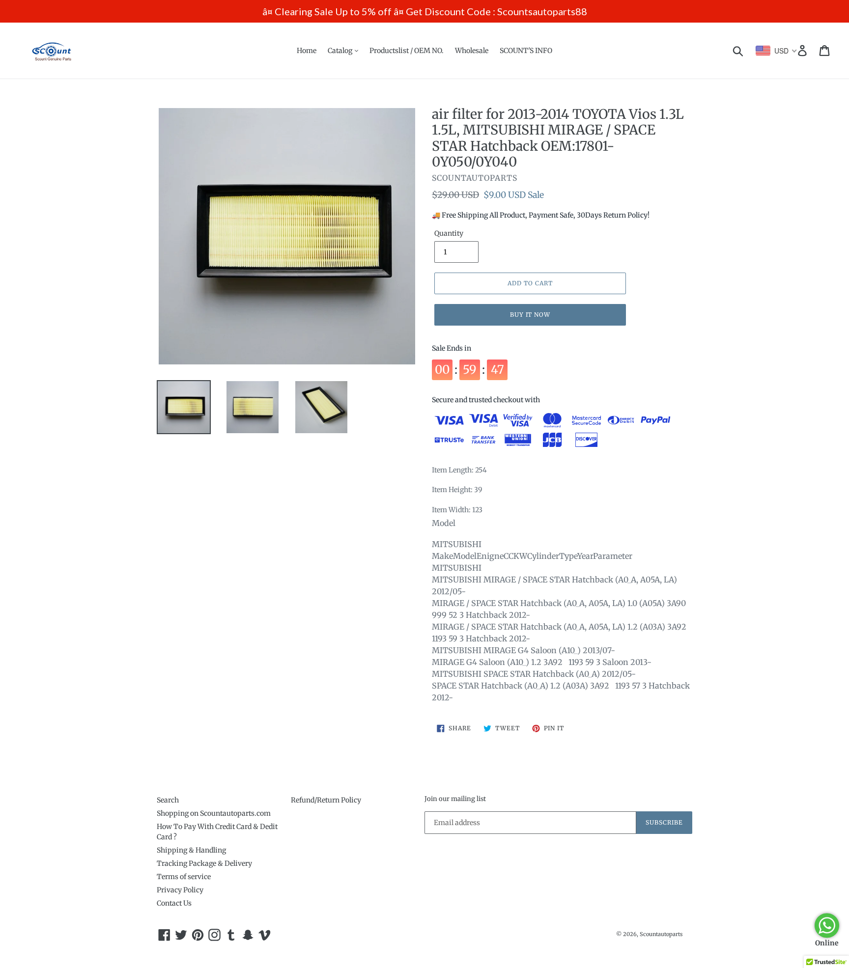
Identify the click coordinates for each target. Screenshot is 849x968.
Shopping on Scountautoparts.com (214, 813)
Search (168, 800)
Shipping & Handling (191, 850)
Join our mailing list (455, 799)
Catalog (341, 50)
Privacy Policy (180, 889)
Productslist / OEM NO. (406, 50)
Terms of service (184, 876)
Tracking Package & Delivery (204, 863)
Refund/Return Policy (326, 800)
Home (306, 50)
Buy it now (530, 314)
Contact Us (174, 903)
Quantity (448, 233)
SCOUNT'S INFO (526, 50)
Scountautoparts (661, 934)
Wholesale (471, 50)
